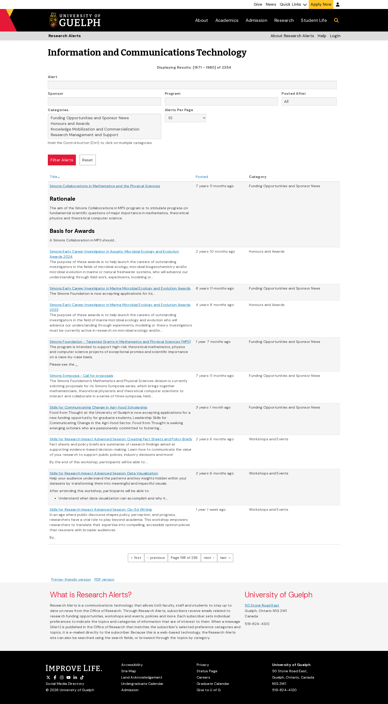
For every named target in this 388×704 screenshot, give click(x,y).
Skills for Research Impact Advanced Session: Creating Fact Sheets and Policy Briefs (121, 439)
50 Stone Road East (262, 605)
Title (53, 176)
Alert (52, 76)
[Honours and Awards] (104, 123)
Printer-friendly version (71, 579)
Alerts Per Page (179, 110)
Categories (58, 110)
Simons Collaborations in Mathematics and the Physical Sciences (105, 186)
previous (158, 557)
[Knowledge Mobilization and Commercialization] (104, 129)
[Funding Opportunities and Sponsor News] (104, 118)
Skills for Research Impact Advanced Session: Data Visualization (104, 473)
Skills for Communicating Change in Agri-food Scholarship (98, 407)
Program (173, 93)
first (138, 557)
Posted (202, 176)
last (226, 557)
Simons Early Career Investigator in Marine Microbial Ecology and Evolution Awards (120, 288)
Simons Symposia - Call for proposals (81, 375)
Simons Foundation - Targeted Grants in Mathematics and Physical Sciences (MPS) (120, 341)
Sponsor (55, 93)
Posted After (294, 93)
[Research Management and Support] (104, 135)
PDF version (104, 579)
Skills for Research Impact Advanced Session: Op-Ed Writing (101, 509)
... (76, 364)
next (211, 557)
